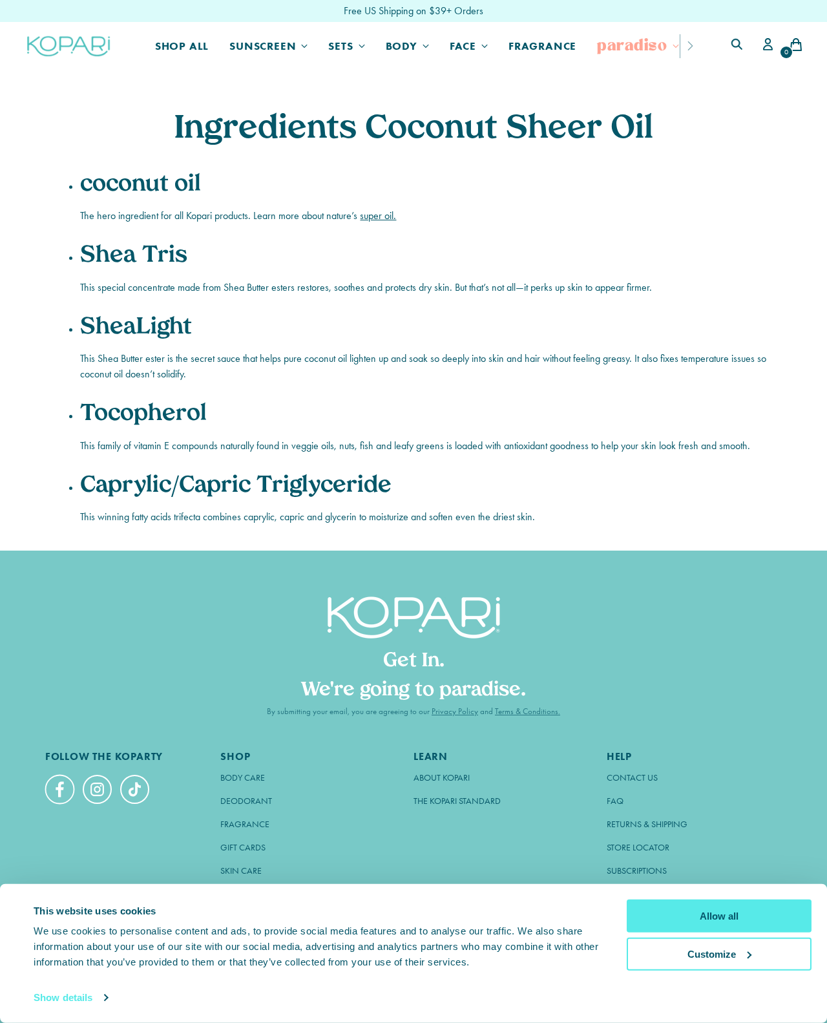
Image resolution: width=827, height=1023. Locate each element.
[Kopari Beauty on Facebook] (61, 795)
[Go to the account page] (766, 46)
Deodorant (246, 801)
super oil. (378, 215)
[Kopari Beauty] (69, 46)
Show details (63, 997)
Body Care (242, 777)
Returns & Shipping (647, 824)
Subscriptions (637, 870)
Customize (711, 953)
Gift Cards (243, 847)
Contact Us (632, 777)
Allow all (719, 916)
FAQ (615, 801)
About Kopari (442, 777)
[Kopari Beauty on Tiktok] (136, 791)
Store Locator (638, 847)
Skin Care (241, 870)
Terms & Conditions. (527, 711)
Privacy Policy (455, 711)
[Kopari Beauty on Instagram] (99, 791)
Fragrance (244, 824)
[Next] (690, 46)
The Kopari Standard (457, 801)
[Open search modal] (738, 46)
